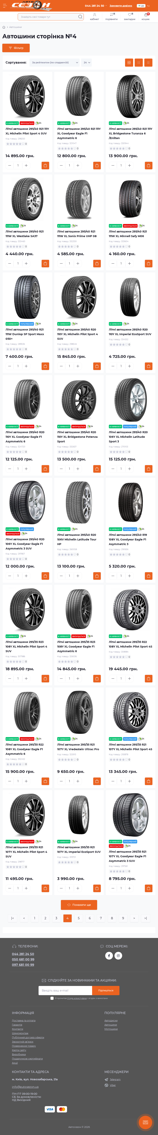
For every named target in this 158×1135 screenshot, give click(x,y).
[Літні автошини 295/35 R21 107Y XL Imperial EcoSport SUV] (79, 815)
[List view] (139, 63)
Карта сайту (19, 1050)
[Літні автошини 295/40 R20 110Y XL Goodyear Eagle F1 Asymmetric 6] (27, 400)
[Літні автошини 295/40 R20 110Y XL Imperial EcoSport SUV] (130, 297)
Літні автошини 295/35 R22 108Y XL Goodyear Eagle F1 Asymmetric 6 (25, 749)
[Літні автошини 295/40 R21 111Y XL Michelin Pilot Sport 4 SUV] (27, 96)
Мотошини (111, 1029)
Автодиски (111, 1020)
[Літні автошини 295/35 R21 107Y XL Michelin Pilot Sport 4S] (130, 712)
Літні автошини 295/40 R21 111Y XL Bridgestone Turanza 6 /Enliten (130, 133)
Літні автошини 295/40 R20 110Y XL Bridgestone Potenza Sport (77, 436)
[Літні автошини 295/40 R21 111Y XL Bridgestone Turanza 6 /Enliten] (130, 96)
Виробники (19, 1054)
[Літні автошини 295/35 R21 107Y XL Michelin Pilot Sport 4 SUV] (27, 815)
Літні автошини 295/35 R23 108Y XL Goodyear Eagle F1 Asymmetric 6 (76, 646)
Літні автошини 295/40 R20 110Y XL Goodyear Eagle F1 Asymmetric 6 (25, 436)
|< (12, 918)
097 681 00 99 (23, 965)
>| (145, 918)
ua (142, 5)
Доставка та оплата (23, 1020)
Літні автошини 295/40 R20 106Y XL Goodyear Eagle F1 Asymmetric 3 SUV (25, 544)
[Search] (80, 16)
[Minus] (9, 165)
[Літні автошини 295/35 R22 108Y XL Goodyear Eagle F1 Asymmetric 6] (27, 712)
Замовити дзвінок (121, 5)
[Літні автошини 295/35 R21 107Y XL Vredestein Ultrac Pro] (79, 712)
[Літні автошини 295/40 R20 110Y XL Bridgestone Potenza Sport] (79, 400)
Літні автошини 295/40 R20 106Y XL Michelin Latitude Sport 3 (128, 436)
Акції (15, 1062)
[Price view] (148, 63)
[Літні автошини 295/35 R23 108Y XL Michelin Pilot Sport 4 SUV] (27, 609)
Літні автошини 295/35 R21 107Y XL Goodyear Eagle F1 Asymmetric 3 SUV (127, 856)
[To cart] (45, 165)
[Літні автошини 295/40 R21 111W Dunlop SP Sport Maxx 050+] (27, 297)
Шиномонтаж (20, 1033)
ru (148, 5)
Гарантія (17, 1024)
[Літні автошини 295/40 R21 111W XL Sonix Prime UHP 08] (79, 199)
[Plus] (26, 165)
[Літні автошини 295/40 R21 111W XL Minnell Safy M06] (130, 199)
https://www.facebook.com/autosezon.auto (109, 956)
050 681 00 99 (23, 959)
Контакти (17, 1029)
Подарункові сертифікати (27, 1058)
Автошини (110, 1024)
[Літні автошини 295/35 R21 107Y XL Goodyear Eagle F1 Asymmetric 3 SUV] (130, 815)
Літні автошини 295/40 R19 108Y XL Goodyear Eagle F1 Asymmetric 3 (128, 539)
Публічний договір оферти (28, 1037)
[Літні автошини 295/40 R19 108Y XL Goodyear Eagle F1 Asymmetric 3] (130, 502)
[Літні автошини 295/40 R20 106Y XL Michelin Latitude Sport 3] (130, 400)
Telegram (115, 1079)
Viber (113, 1085)
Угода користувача (77, 998)
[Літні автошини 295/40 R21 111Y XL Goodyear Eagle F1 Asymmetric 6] (79, 96)
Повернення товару (24, 1045)
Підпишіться (105, 990)
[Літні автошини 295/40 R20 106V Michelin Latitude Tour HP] (79, 502)
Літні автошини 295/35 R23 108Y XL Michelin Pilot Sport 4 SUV (26, 646)
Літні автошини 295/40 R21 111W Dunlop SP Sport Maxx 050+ (25, 334)
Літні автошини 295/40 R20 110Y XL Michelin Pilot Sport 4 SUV (77, 334)
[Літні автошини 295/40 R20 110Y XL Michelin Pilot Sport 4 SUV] (79, 297)
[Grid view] (129, 63)
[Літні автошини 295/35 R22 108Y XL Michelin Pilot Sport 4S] (130, 609)
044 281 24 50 (23, 954)
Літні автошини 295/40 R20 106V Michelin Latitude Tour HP (76, 539)
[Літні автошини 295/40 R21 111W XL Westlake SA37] (27, 199)
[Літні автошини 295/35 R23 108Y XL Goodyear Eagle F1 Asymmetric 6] (79, 609)
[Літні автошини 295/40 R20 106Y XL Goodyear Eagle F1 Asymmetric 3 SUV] (27, 502)
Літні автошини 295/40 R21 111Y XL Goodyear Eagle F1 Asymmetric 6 (79, 133)
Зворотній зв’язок (22, 1041)
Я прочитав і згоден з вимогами (81, 998)
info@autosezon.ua (25, 1087)
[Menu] (5, 6)
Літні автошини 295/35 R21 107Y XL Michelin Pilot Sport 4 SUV (26, 852)
